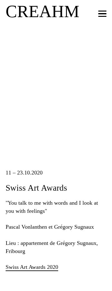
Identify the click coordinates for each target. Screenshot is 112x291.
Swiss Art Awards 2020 (32, 267)
